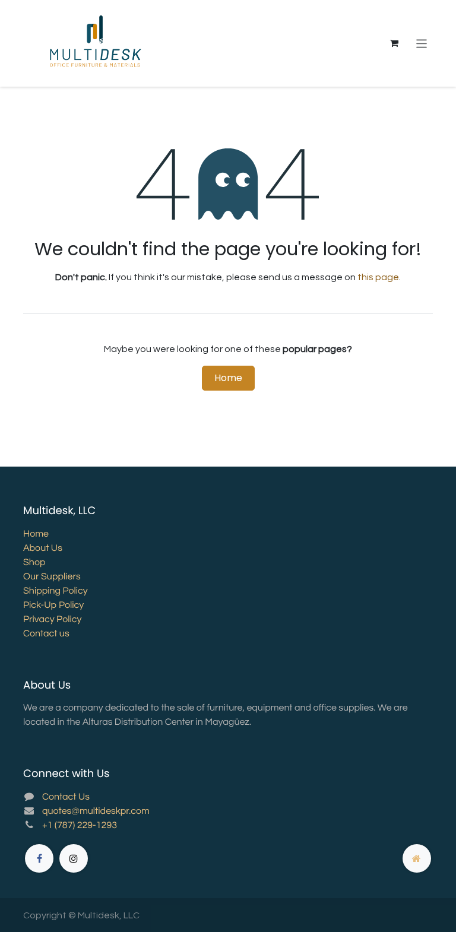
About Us (42, 548)
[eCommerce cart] (394, 43)
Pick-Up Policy (53, 605)
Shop (34, 563)
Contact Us (66, 797)
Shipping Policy (55, 591)
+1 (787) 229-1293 (79, 825)
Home (228, 378)
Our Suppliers (52, 577)
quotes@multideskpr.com (96, 811)
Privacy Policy (52, 619)
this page (378, 277)
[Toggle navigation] (421, 43)
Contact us (46, 634)
